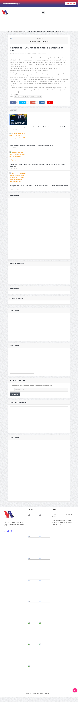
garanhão (38, 96)
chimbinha (18, 96)
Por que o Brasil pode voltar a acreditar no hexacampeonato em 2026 (32, 146)
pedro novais (20, 53)
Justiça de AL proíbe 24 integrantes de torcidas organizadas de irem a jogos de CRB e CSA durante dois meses (39, 186)
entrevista (25, 96)
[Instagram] (11, 531)
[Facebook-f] (5, 531)
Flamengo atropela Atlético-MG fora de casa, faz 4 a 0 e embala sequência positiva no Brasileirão (37, 165)
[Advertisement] (44, 24)
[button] (43, 12)
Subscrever (15, 394)
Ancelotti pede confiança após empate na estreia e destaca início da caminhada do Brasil (38, 127)
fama (32, 96)
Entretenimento (43, 53)
